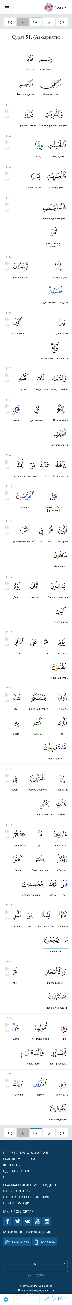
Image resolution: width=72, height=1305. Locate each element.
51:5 (8, 257)
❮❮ (10, 22)
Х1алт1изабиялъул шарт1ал (36, 1285)
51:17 (8, 905)
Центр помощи (16, 1203)
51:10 (8, 486)
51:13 (8, 632)
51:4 (8, 198)
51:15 (8, 769)
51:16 (8, 825)
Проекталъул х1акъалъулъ (26, 1153)
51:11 (8, 521)
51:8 (8, 399)
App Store (48, 1242)
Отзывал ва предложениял (26, 1197)
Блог (7, 1177)
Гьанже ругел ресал (20, 1159)
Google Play (20, 1242)
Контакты (11, 1165)
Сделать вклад (16, 1171)
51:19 (8, 1018)
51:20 (8, 1074)
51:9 (8, 455)
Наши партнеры (16, 1191)
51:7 (8, 368)
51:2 (8, 135)
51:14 (8, 688)
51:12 (8, 576)
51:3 (8, 167)
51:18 (8, 962)
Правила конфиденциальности (36, 1290)
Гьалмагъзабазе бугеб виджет (30, 1185)
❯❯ (62, 22)
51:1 (8, 104)
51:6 (8, 313)
